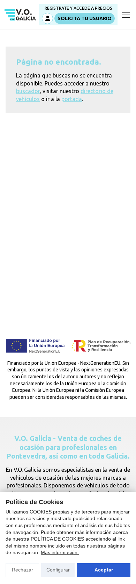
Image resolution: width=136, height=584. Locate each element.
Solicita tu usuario (85, 18)
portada (71, 99)
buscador (28, 91)
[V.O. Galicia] (20, 15)
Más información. (60, 552)
